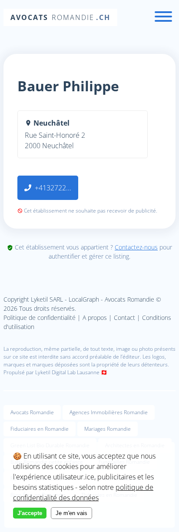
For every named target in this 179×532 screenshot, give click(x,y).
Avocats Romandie (32, 412)
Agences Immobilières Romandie (109, 412)
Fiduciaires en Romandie (39, 428)
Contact (124, 317)
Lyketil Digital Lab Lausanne (67, 372)
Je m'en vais (71, 513)
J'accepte (29, 513)
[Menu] (163, 17)
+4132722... (53, 188)
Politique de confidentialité (39, 317)
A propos (95, 317)
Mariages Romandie (107, 428)
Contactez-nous (136, 247)
